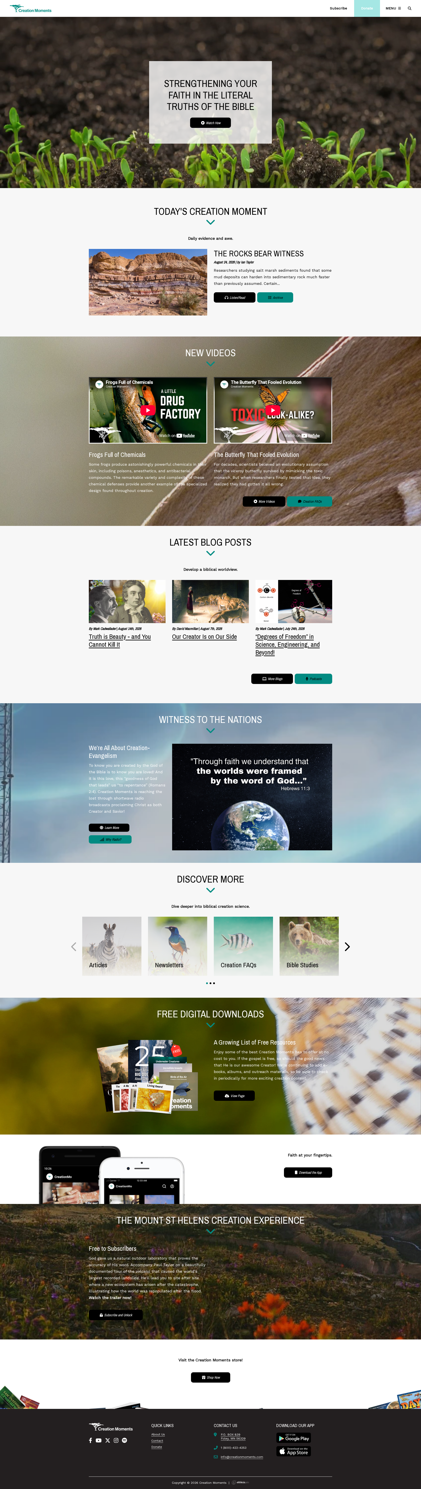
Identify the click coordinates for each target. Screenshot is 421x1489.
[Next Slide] (347, 947)
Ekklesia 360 (240, 1482)
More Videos (266, 501)
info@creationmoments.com (242, 1457)
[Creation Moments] (31, 8)
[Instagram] (116, 1441)
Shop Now (213, 1377)
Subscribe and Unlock (117, 1315)
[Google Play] (293, 1437)
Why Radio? (113, 839)
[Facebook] (90, 1441)
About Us (158, 1434)
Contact (157, 1440)
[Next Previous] (74, 947)
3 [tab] (214, 983)
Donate (156, 1446)
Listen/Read (237, 297)
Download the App (310, 1172)
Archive (277, 297)
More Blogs (274, 678)
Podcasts (315, 678)
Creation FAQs (312, 501)
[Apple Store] (293, 1450)
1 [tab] (207, 983)
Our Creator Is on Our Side (204, 636)
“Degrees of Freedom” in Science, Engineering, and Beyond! (287, 644)
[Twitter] (107, 1441)
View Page (237, 1095)
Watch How (212, 122)
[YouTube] (99, 1441)
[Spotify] (124, 1441)
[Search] (410, 8)
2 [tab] (210, 983)
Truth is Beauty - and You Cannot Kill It (120, 640)
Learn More (111, 827)
